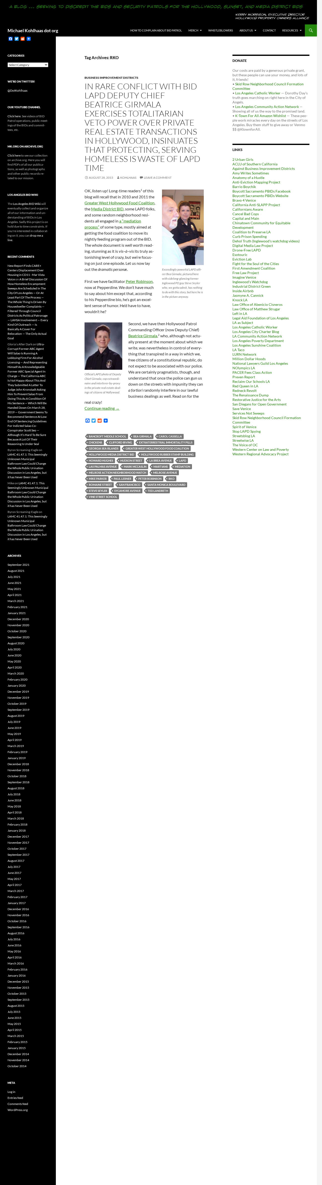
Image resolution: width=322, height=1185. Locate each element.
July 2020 (14, 649)
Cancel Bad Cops (245, 214)
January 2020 (17, 685)
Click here (14, 116)
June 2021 (14, 583)
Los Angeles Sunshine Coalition (256, 345)
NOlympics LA (243, 368)
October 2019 (17, 704)
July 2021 (14, 577)
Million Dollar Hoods (249, 359)
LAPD (182, 460)
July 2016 (14, 939)
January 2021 (17, 613)
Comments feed (18, 1104)
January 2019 (17, 758)
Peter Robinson (139, 281)
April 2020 (15, 667)
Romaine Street (100, 484)
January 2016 (17, 975)
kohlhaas (128, 177)
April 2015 (15, 1030)
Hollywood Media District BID (111, 454)
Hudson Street (131, 460)
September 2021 (18, 565)
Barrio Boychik (244, 186)
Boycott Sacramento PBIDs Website (260, 196)
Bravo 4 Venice (244, 200)
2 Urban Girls (242, 159)
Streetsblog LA (243, 436)
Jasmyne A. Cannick (247, 295)
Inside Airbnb (243, 291)
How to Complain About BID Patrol (156, 30)
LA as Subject (242, 322)
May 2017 (14, 879)
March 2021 (16, 601)
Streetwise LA (243, 440)
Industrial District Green (251, 286)
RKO (172, 478)
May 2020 (14, 661)
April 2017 (15, 885)
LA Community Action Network (257, 336)
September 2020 (18, 637)
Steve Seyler (98, 490)
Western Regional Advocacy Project (260, 454)
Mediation (182, 466)
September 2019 (18, 710)
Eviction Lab (242, 259)
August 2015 (16, 1006)
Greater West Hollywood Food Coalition (119, 202)
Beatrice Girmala (142, 335)
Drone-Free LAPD (246, 250)
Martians (160, 466)
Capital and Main (245, 218)
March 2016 (16, 963)
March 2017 (16, 891)
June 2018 (14, 800)
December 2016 (18, 909)
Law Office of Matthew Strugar (256, 309)
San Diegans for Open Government (259, 404)
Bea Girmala (142, 436)
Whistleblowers (220, 30)
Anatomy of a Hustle (248, 177)
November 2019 (18, 697)
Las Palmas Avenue (103, 466)
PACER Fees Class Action (252, 372)
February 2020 (17, 679)
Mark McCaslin (135, 466)
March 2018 (16, 818)
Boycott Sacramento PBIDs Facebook (261, 191)
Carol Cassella (170, 436)
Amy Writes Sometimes (250, 173)
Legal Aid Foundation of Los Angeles (260, 318)
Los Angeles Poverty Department (258, 341)
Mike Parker (98, 478)
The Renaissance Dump (250, 395)
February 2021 (17, 607)
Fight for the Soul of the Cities (255, 264)
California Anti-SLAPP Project (256, 205)
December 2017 (18, 836)
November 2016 (18, 915)
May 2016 (14, 951)
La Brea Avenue (160, 460)
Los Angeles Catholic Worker (257, 93)
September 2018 (18, 782)
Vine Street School (103, 496)
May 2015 (14, 1024)
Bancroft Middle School (107, 436)
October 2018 (17, 776)
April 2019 (15, 740)
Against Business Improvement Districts (263, 168)
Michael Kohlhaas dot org (33, 30)
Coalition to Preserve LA (251, 232)
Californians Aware (247, 209)
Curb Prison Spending (249, 236)
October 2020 (17, 631)
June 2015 (14, 1018)
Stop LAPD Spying (246, 431)
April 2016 (15, 957)
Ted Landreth (158, 490)
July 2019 (14, 722)
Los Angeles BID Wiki (27, 204)
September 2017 (18, 855)
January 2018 (17, 830)
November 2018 (18, 770)
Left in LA (239, 313)
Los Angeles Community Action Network (267, 106)
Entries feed (15, 1098)
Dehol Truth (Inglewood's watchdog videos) (266, 241)
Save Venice (241, 408)
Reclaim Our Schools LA (251, 381)
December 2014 (18, 1054)
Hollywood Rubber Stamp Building (167, 454)
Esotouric (240, 254)
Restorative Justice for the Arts (256, 399)
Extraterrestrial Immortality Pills (165, 442)
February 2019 (17, 752)
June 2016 (14, 945)
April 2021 (15, 595)
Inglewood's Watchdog (250, 282)
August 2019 (16, 716)
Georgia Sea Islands (103, 448)
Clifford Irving (120, 442)
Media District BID (107, 208)
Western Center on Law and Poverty (260, 449)
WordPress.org (18, 1110)
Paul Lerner (122, 478)
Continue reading (102, 408)
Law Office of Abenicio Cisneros (257, 304)
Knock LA (240, 300)
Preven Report (243, 377)
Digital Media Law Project (252, 245)
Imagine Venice (244, 277)
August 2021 (16, 571)
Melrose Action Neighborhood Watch (117, 472)
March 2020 (16, 673)
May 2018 (14, 806)
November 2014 (18, 1060)
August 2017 (16, 861)
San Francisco (129, 484)
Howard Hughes (101, 460)
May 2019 (14, 734)
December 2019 (18, 691)
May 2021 (14, 589)
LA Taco (238, 350)
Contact (269, 30)
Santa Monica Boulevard (166, 484)
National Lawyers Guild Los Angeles (260, 363)
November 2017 (18, 842)
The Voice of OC (245, 445)
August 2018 (16, 788)
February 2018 (17, 824)
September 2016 (18, 927)
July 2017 (14, 867)
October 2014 (17, 1066)
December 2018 (18, 764)
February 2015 (17, 1042)
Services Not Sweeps (248, 413)
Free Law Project (245, 273)
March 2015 (16, 1036)
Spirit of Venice (244, 427)
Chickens (95, 442)
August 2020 (16, 643)
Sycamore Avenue (127, 490)
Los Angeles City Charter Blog (255, 331)
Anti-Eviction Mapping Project (256, 182)
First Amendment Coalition (253, 268)
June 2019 (14, 728)
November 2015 (18, 987)
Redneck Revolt (244, 390)
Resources (290, 30)
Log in (11, 1092)
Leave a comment (158, 177)
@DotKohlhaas (17, 90)
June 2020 (14, 655)
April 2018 (15, 812)
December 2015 (18, 981)
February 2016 (17, 969)
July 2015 (14, 1012)
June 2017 (14, 873)
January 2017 (17, 903)
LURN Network (244, 354)
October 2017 (17, 848)
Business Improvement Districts (111, 78)
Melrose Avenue (165, 472)
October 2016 (17, 921)
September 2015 (18, 1000)
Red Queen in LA (245, 386)
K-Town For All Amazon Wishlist (260, 116)
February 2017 (17, 897)
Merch (193, 30)
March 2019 (16, 746)
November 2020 (18, 625)
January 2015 (17, 1048)
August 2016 (16, 933)
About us (246, 30)
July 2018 (14, 794)
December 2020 (18, 619)
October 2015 (17, 993)
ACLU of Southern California (254, 164)
